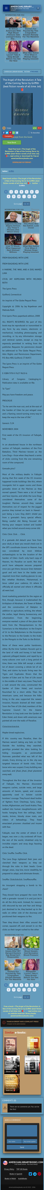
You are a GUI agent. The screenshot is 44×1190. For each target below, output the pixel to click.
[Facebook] (3, 132)
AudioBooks (22, 1178)
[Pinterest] (10, 132)
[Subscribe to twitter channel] (30, 1175)
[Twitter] (7, 132)
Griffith (11, 171)
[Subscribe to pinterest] (39, 1175)
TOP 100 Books (21, 1169)
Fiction (27, 72)
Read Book (12, 142)
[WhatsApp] (13, 132)
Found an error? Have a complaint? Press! (23, 1022)
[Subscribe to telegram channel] (35, 1175)
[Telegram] (16, 132)
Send (22, 1147)
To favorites (35, 133)
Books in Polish (10, 1178)
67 (29, 196)
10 (19, 196)
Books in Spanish (16, 1174)
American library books (13, 72)
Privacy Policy (9, 1169)
